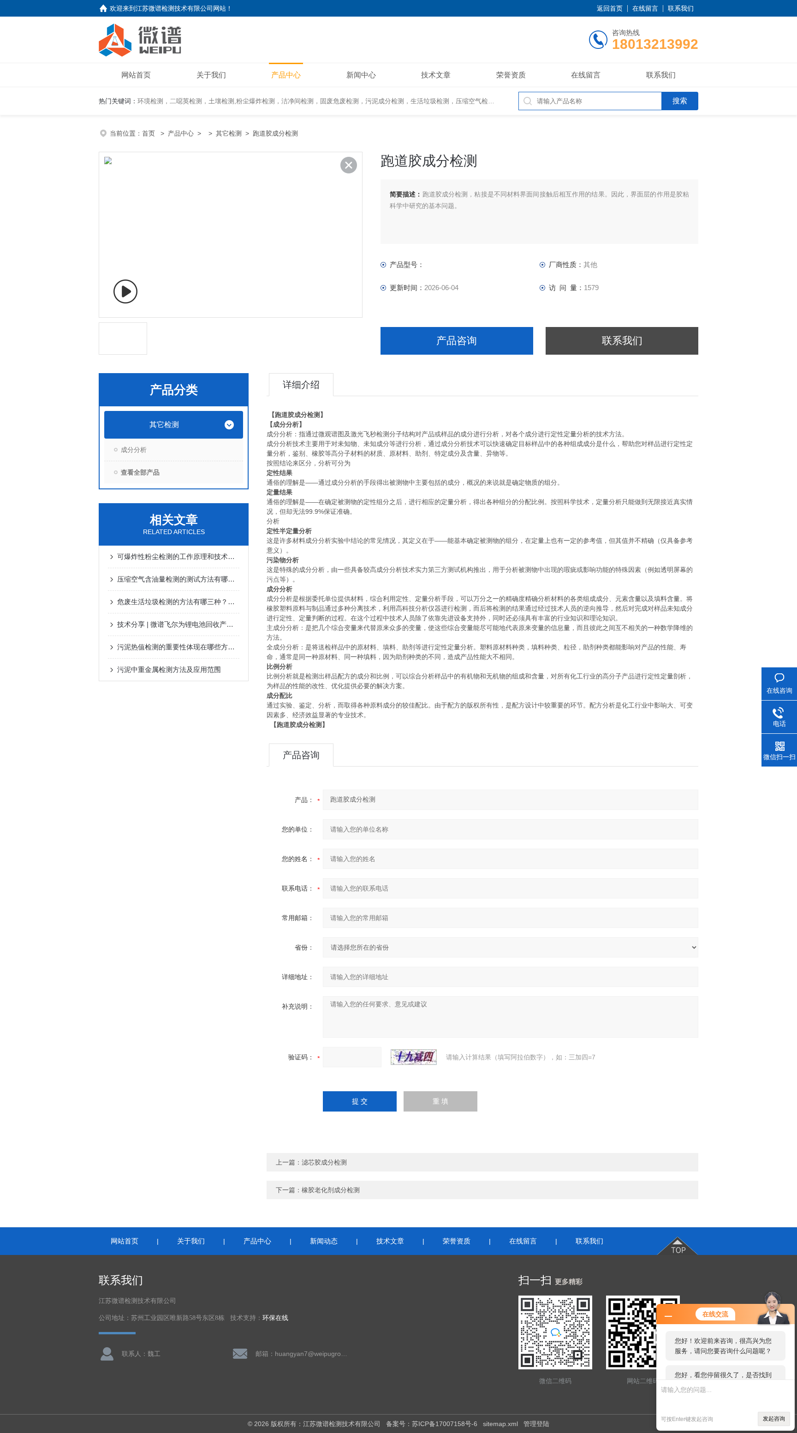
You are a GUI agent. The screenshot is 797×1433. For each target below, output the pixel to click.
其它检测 (229, 133)
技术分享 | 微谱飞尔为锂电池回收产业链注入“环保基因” (178, 624)
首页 (149, 133)
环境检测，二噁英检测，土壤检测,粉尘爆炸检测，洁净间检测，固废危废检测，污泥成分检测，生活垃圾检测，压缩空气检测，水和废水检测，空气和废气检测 (364, 101)
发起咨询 (774, 1418)
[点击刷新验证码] (414, 1057)
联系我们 (681, 8)
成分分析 (134, 449)
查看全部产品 (140, 472)
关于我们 (211, 75)
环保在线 (275, 1317)
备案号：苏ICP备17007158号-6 (431, 1423)
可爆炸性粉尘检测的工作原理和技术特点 (178, 556)
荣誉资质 (511, 75)
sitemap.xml (500, 1423)
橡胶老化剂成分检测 (331, 1190)
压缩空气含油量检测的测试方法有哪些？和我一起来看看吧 (178, 579)
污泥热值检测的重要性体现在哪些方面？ (178, 647)
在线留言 (645, 8)
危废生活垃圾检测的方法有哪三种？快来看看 (178, 602)
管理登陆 (536, 1423)
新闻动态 (324, 1241)
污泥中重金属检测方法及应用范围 (169, 669)
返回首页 (610, 8)
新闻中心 (361, 75)
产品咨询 (456, 340)
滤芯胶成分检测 (324, 1162)
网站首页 (136, 75)
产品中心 (286, 75)
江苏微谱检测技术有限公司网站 (181, 8)
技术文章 (436, 75)
